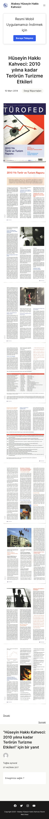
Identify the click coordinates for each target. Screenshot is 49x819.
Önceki (6, 715)
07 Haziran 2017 (11, 767)
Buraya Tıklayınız (24, 38)
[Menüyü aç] (44, 5)
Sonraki (42, 722)
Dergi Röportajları (32, 90)
